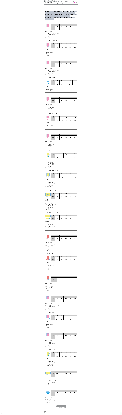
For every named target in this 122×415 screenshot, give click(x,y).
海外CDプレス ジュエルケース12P (56, 14)
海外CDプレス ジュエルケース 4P (51, 40)
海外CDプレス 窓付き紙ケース (58, 11)
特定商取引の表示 (45, 411)
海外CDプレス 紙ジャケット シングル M (52, 170)
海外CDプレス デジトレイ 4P (65, 17)
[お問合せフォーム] (69, 1)
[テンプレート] (73, 1)
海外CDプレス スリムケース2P (66, 11)
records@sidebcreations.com (62, 3)
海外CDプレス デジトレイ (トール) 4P (52, 273)
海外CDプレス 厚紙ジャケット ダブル (58, 17)
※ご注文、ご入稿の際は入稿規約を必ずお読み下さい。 (61, 407)
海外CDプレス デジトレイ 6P (72, 17)
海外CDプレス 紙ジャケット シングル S (72, 14)
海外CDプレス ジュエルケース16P (64, 14)
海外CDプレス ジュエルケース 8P (48, 14)
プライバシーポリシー (46, 412)
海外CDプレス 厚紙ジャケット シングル (49, 17)
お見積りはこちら (61, 406)
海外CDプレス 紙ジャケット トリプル (51, 212)
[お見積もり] (72, 1)
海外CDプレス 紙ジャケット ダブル (51, 190)
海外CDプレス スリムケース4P (73, 11)
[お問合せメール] (70, 1)
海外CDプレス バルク (49, 11)
